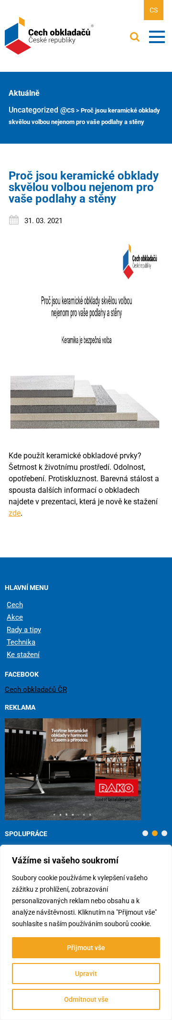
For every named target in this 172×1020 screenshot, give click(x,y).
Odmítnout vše (86, 999)
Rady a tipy (24, 629)
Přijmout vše (86, 948)
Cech (15, 605)
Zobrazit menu (157, 37)
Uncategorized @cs (42, 109)
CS (154, 10)
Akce (15, 617)
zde (15, 513)
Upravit (86, 973)
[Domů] (50, 36)
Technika (21, 642)
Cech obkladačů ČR (36, 689)
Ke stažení (23, 654)
